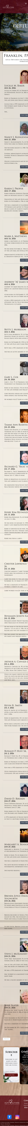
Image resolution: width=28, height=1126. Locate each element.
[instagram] (17, 1117)
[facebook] (9, 1117)
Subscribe (11, 1075)
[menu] (25, 3)
